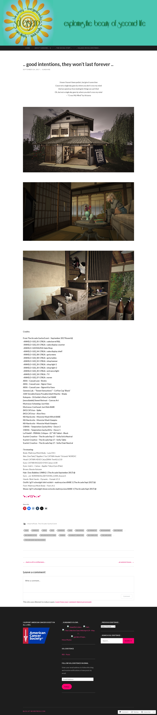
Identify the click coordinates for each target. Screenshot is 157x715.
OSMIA (62, 535)
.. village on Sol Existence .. (88, 48)
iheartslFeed (32, 524)
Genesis (61, 530)
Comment (126, 596)
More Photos (67, 640)
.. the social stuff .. (63, 48)
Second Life (92, 535)
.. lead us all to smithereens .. (34, 562)
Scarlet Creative (76, 535)
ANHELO (35, 530)
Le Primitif (92, 530)
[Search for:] (117, 640)
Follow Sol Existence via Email (75, 663)
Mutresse (118, 530)
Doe (52, 530)
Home (27, 48)
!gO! (26, 530)
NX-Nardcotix (31, 535)
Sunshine (46, 69)
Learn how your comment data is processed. (73, 602)
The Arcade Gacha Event (47, 524)
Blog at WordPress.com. (34, 711)
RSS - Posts (66, 654)
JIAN (70, 530)
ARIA (44, 530)
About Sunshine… (42, 48)
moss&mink (105, 530)
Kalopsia (80, 530)
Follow (66, 687)
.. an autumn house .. (126, 562)
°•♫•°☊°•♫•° (31, 496)
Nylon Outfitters (48, 535)
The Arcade (106, 535)
